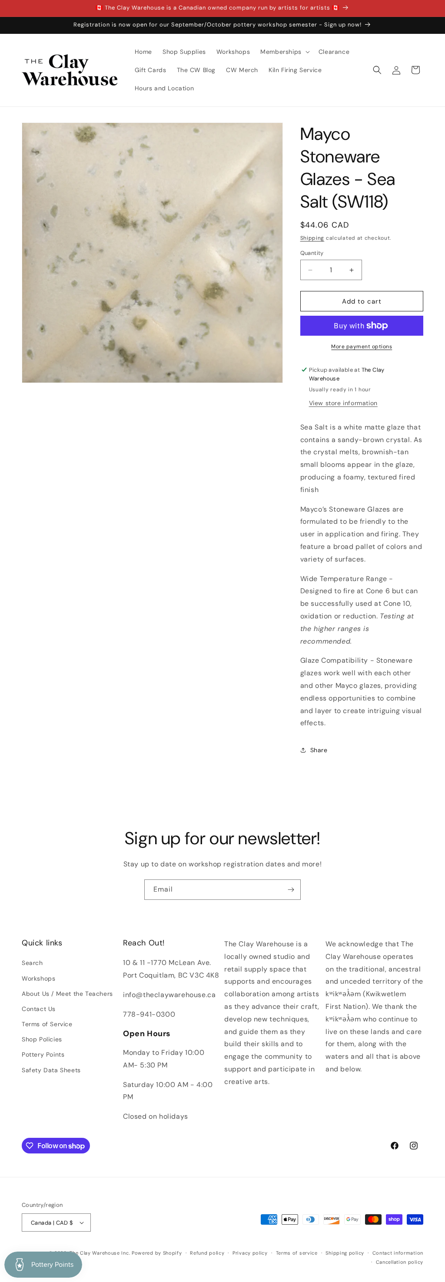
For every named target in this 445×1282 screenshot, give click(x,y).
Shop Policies (42, 1039)
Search (32, 963)
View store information (343, 403)
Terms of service (297, 1253)
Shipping (312, 238)
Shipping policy (344, 1253)
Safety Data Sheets (51, 1070)
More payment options (361, 346)
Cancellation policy (399, 1262)
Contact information (397, 1253)
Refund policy (207, 1253)
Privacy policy (250, 1253)
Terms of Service (47, 1024)
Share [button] (319, 750)
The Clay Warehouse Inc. (100, 1253)
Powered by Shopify (157, 1253)
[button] (284, 52)
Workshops (38, 978)
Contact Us (39, 1009)
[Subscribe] (290, 889)
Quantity (312, 253)
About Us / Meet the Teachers (67, 994)
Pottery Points (43, 1054)
